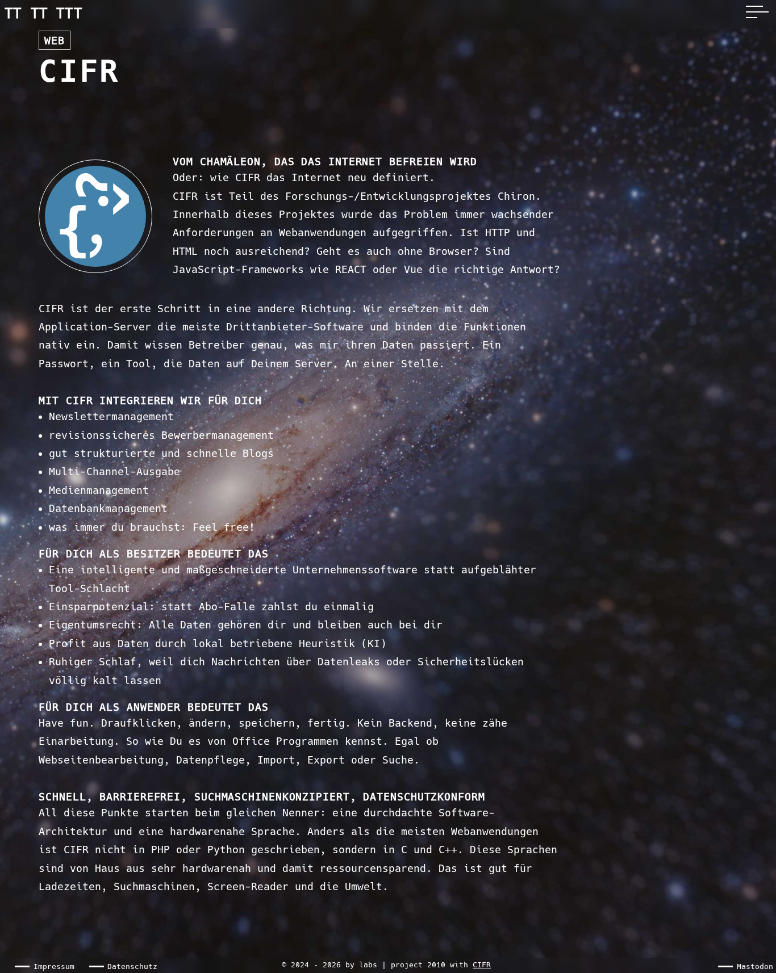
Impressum (54, 966)
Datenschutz (132, 966)
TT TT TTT (43, 14)
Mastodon (755, 966)
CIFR (482, 965)
